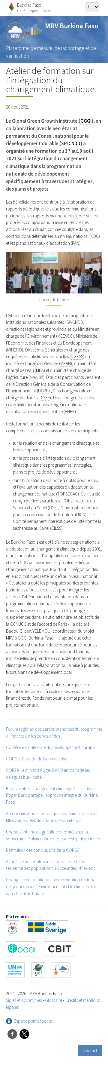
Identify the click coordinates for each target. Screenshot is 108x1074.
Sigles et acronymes (24, 1000)
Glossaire (53, 1000)
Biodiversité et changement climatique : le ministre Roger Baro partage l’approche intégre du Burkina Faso (52, 795)
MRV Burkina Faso (71, 25)
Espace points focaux (33, 1021)
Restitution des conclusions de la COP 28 (43, 850)
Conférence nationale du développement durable (50, 747)
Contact (89, 1050)
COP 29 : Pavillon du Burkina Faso (37, 759)
